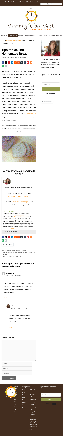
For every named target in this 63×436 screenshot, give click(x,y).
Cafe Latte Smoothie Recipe (12, 256)
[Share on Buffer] (21, 62)
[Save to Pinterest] (9, 62)
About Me (7, 1)
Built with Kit (51, 93)
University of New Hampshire (21, 216)
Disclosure (32, 1)
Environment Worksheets (55, 35)
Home (2, 1)
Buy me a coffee (7, 244)
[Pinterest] (7, 232)
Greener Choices (29, 114)
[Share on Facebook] (3, 62)
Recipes (3, 35)
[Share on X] (6, 62)
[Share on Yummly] (18, 62)
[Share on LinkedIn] (12, 62)
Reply (5, 298)
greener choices (21, 250)
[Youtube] (14, 232)
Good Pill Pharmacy (19, 215)
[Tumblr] (11, 232)
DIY (45, 35)
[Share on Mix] (31, 62)
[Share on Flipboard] (28, 62)
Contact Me (40, 1)
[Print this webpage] (6, 66)
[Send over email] (3, 66)
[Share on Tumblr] (25, 62)
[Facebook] (3, 232)
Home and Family (29, 35)
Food (19, 40)
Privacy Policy (25, 1)
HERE (12, 228)
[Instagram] (9, 232)
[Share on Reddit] (15, 62)
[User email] (16, 232)
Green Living (12, 35)
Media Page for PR (16, 1)
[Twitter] (5, 232)
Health (20, 35)
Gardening (39, 35)
